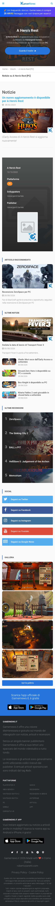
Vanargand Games (15, 196)
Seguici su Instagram (21, 520)
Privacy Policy (19, 872)
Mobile (6, 807)
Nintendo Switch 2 (11, 794)
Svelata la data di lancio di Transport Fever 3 (23, 345)
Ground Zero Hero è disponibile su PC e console (34, 372)
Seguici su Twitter (19, 499)
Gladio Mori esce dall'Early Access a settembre (35, 360)
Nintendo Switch (10, 798)
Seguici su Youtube (20, 531)
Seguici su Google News (22, 542)
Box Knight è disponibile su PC (32, 382)
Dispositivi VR (8, 811)
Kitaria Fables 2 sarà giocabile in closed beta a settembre (33, 393)
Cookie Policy (36, 872)
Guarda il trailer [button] (26, 51)
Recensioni (34, 789)
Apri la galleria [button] (27, 683)
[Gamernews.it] (27, 3)
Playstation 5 (9, 785)
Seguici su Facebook (21, 510)
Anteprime (34, 798)
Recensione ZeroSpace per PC (16, 292)
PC (4, 803)
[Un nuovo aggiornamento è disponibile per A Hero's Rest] (27, 120)
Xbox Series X (8, 789)
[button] (16, 707)
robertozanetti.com (27, 865)
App (31, 807)
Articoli (33, 803)
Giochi (32, 785)
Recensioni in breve (38, 794)
